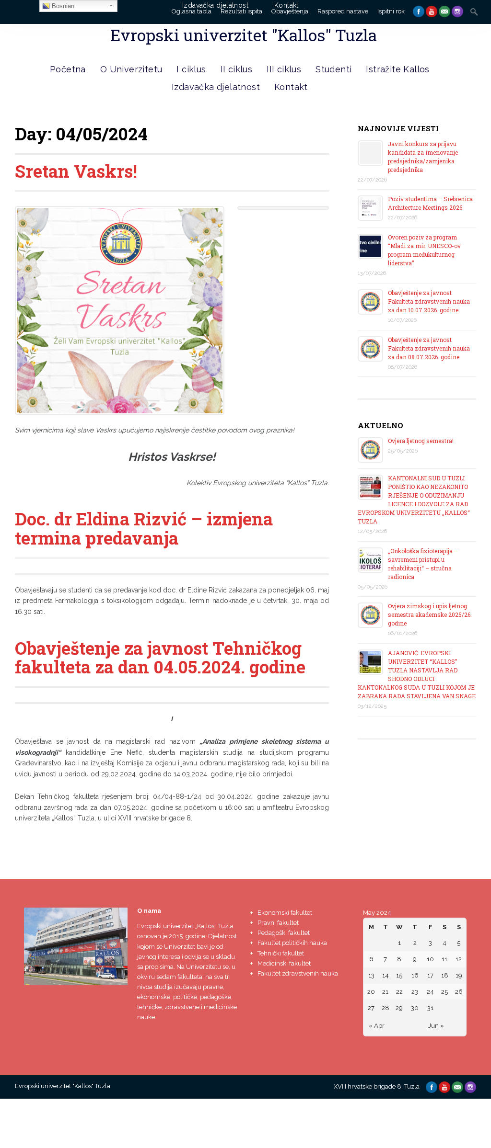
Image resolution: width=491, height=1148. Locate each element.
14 (385, 975)
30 (415, 1008)
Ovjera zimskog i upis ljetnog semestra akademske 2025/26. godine (430, 614)
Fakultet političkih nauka (292, 942)
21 (385, 991)
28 (385, 1008)
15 (399, 975)
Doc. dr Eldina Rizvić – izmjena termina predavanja (144, 528)
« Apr (377, 1025)
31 (430, 1008)
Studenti (333, 69)
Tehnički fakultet (280, 953)
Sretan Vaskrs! (76, 170)
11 (444, 959)
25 (444, 991)
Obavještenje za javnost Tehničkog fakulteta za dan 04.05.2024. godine (160, 658)
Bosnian (62, 6)
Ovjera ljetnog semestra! (421, 440)
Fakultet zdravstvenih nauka (297, 973)
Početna (68, 69)
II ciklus (237, 69)
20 (371, 991)
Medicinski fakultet (284, 963)
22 (399, 991)
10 (430, 959)
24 (430, 991)
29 (399, 1008)
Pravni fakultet (278, 922)
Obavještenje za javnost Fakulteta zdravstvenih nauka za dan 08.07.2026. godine (429, 348)
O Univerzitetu (131, 69)
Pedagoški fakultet (283, 932)
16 (415, 975)
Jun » (436, 1025)
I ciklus (191, 69)
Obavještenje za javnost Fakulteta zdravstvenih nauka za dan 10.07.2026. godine (429, 301)
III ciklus (284, 69)
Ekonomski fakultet (284, 912)
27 (371, 1008)
